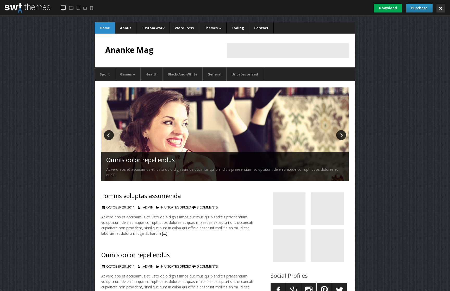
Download (388, 7)
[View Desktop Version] (63, 7)
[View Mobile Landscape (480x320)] (85, 8)
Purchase (419, 7)
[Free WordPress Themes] (27, 12)
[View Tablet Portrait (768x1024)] (78, 8)
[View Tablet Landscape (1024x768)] (71, 8)
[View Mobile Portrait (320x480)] (91, 8)
